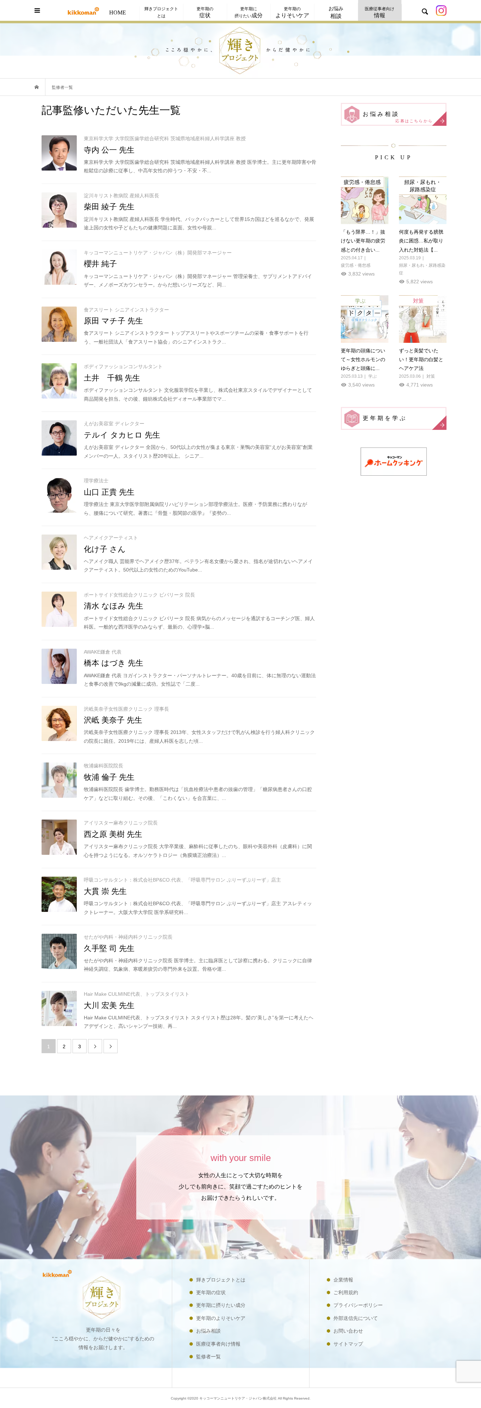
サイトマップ (348, 1344)
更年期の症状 (211, 1292)
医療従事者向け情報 (218, 1344)
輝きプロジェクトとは (161, 12)
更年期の (204, 12)
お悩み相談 (398, 117)
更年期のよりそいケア (220, 1318)
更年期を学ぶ (385, 418)
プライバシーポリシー (358, 1305)
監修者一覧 (208, 1356)
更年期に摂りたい (249, 12)
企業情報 (343, 1280)
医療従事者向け (379, 12)
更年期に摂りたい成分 (220, 1305)
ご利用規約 (345, 1292)
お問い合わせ (348, 1331)
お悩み (336, 12)
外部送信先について (355, 1318)
